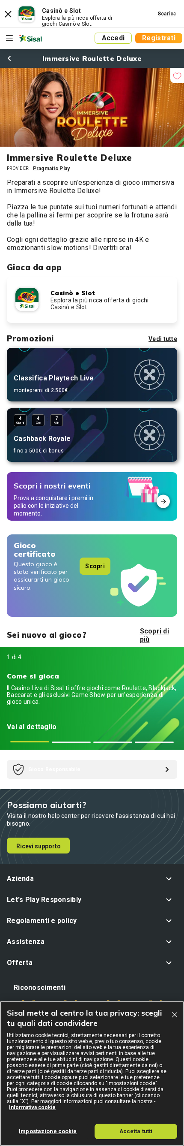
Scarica (166, 14)
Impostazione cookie (48, 1131)
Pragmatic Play (51, 169)
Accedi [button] (113, 38)
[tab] (29, 741)
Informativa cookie (32, 1107)
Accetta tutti (136, 1131)
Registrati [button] (158, 38)
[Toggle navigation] (9, 38)
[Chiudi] (174, 1014)
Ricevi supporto (38, 846)
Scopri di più (154, 635)
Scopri (95, 566)
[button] (92, 879)
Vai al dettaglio (31, 727)
